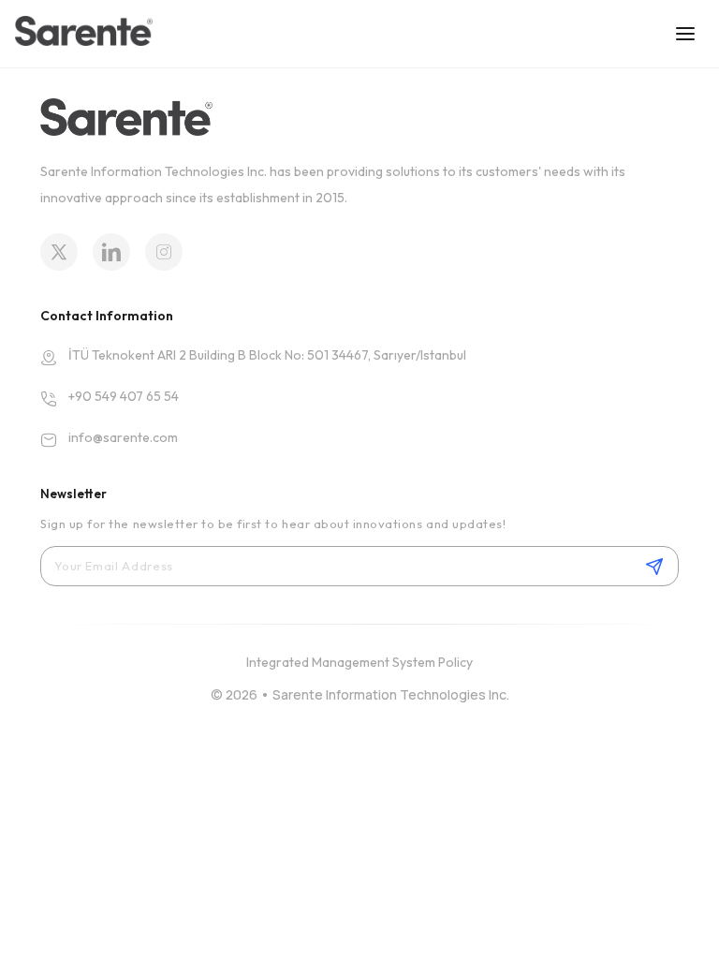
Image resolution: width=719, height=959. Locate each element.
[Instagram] (164, 252)
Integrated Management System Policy (359, 663)
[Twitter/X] (59, 252)
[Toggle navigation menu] (685, 33)
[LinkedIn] (111, 252)
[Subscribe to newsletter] (654, 566)
